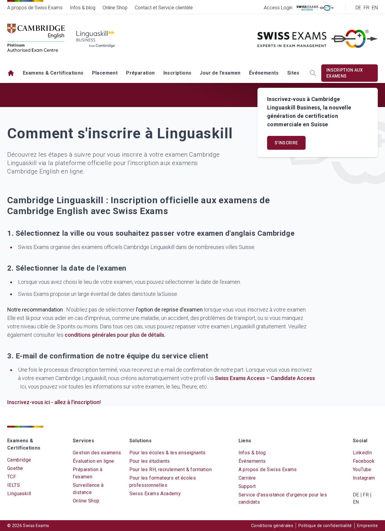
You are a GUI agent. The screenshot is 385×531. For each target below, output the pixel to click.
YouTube (362, 469)
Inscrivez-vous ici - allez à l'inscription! (54, 402)
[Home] (10, 73)
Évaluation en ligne (93, 461)
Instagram (364, 478)
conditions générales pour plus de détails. (115, 335)
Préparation (140, 73)
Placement (105, 73)
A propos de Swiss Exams (35, 8)
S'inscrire (286, 142)
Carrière (247, 478)
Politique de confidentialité (325, 525)
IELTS (13, 485)
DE (358, 8)
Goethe (15, 468)
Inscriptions (177, 73)
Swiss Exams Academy (155, 493)
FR (366, 8)
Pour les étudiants (149, 461)
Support (247, 486)
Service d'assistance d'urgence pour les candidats (283, 498)
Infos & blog (82, 8)
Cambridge (19, 460)
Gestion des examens (97, 453)
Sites (293, 73)
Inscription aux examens (344, 73)
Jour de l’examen (220, 73)
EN (375, 8)
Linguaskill (19, 493)
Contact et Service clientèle (164, 8)
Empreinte (367, 525)
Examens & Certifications (53, 73)
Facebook (363, 461)
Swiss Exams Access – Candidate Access (265, 378)
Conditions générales (272, 525)
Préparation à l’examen (87, 473)
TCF (11, 477)
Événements (264, 73)
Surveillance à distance (88, 488)
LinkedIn (362, 453)
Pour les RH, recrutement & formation (170, 469)
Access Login (278, 8)
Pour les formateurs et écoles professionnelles (162, 481)
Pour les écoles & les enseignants (167, 453)
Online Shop (115, 8)
